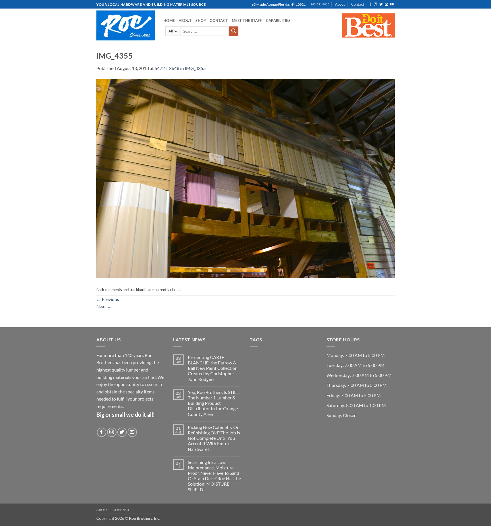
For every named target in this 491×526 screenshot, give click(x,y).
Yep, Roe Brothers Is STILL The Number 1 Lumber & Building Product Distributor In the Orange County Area (213, 403)
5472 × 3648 (167, 68)
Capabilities (278, 20)
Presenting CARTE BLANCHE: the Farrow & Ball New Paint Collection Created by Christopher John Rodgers (213, 368)
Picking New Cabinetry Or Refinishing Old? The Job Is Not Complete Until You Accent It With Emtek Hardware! (214, 438)
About (340, 4)
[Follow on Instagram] (375, 5)
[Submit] (233, 31)
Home (169, 20)
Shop (200, 20)
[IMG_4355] (245, 177)
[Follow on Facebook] (370, 5)
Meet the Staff (247, 20)
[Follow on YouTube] (392, 5)
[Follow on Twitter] (381, 5)
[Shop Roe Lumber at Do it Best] (368, 25)
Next (103, 306)
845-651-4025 (320, 4)
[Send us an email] (386, 5)
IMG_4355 (195, 68)
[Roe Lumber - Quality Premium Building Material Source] (125, 25)
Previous (107, 299)
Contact (357, 4)
